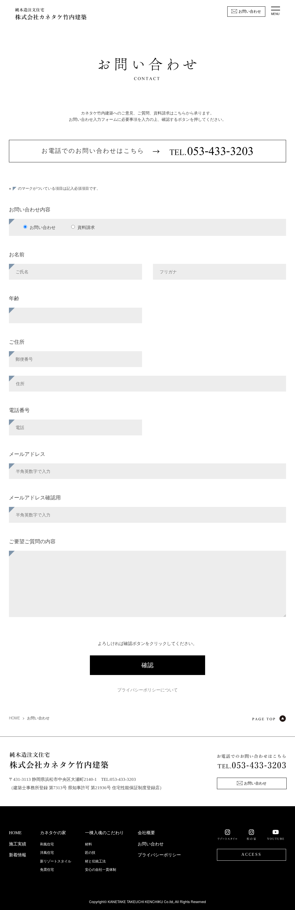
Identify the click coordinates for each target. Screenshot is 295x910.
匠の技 (90, 853)
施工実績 (17, 844)
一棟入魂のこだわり (104, 832)
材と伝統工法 (95, 861)
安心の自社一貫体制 (100, 870)
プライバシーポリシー (159, 855)
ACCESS (251, 854)
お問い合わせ (250, 11)
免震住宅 (47, 870)
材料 (88, 844)
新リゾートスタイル (55, 861)
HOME (14, 718)
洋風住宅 (47, 853)
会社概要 (146, 832)
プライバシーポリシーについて (147, 690)
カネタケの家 (53, 832)
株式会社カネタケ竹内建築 (51, 14)
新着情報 (17, 855)
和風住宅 (47, 844)
